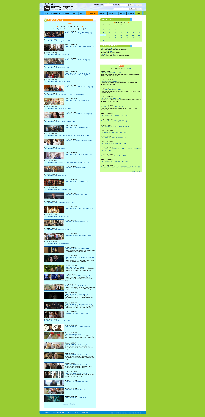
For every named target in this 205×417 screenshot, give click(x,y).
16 (103, 35)
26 (121, 37)
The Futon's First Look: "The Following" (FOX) (78, 276)
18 (115, 35)
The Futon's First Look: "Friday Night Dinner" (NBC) (59, 202)
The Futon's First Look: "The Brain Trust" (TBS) (57, 321)
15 (139, 32)
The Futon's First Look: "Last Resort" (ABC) (77, 127)
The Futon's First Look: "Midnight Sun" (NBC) (57, 41)
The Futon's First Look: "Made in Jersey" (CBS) (78, 114)
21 (133, 35)
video (85, 29)
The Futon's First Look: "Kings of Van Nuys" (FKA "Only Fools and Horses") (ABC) (67, 135)
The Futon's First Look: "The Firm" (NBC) (76, 382)
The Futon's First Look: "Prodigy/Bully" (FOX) (57, 54)
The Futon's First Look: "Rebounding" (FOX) (57, 216)
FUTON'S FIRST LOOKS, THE (110, 48)
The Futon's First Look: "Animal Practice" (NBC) (78, 141)
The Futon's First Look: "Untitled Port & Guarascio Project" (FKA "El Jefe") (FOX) (67, 162)
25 (115, 37)
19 (121, 35)
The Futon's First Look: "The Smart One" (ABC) (57, 189)
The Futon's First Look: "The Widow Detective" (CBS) (59, 122)
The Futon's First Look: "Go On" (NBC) (76, 194)
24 (109, 37)
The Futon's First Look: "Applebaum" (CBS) (56, 68)
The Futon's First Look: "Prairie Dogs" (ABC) (57, 81)
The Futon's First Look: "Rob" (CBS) (75, 389)
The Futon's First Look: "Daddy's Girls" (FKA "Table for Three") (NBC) (64, 95)
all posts (59, 29)
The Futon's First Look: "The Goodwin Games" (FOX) (80, 46)
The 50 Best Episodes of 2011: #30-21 (76, 354)
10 (109, 32)
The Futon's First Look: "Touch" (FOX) (75, 397)
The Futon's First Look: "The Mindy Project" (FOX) (79, 208)
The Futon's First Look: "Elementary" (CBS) (77, 248)
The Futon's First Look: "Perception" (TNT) (77, 313)
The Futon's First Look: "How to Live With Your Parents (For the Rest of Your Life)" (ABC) (78, 74)
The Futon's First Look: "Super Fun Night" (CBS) (58, 229)
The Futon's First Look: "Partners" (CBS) (76, 221)
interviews (75, 29)
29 (139, 37)
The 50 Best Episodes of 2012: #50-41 (112, 107)
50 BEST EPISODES (108, 54)
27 (127, 37)
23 (103, 37)
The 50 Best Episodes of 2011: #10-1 (75, 334)
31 (109, 40)
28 (133, 37)
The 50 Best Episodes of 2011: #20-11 (76, 344)
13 (127, 32)
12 (121, 32)
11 (115, 32)
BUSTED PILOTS (107, 51)
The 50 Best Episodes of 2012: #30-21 (112, 90)
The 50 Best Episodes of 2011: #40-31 (76, 364)
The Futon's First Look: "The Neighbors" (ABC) (78, 235)
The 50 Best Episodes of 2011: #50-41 (76, 373)
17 (109, 35)
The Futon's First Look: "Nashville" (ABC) (76, 181)
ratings (81, 29)
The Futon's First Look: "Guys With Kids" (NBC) (78, 33)
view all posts (127, 68)
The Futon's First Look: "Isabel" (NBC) (55, 148)
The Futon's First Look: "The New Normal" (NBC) (79, 87)
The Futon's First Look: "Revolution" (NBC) (77, 267)
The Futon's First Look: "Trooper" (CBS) (55, 175)
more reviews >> (136, 171)
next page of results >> (70, 404)
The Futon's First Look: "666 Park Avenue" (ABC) (79, 304)
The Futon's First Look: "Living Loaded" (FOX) (57, 108)
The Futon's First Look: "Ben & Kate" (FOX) (77, 100)
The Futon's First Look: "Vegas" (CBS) (75, 168)
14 (133, 32)
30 (103, 40)
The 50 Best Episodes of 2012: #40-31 (112, 98)
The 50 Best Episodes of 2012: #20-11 (112, 81)
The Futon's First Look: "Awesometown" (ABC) (57, 243)
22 (139, 35)
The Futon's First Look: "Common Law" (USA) (78, 326)
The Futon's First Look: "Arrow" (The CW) (76, 294)
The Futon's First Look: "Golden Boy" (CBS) (77, 60)
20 (127, 35)
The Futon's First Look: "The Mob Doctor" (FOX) (78, 154)
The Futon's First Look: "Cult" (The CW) (76, 286)
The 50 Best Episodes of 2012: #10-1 (111, 72)
